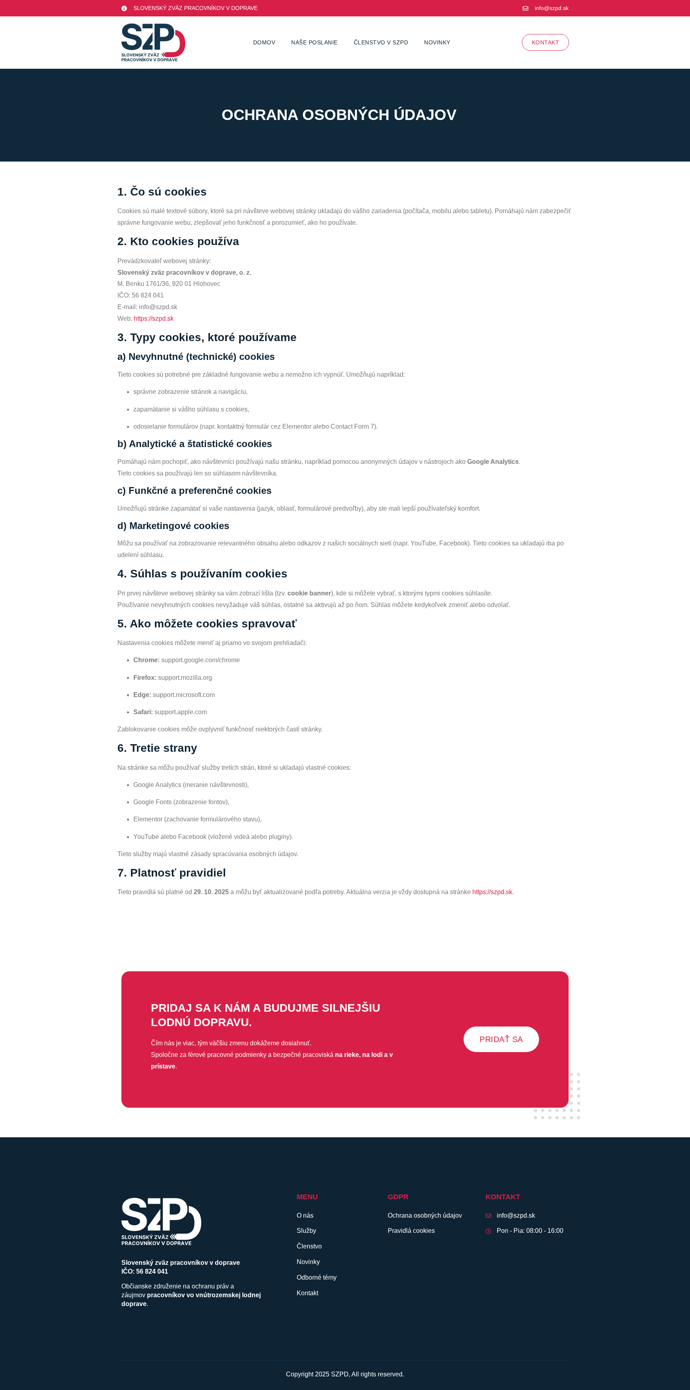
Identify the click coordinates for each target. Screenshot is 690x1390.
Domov (264, 42)
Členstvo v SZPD (381, 42)
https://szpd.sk (154, 318)
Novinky (437, 42)
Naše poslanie (314, 42)
